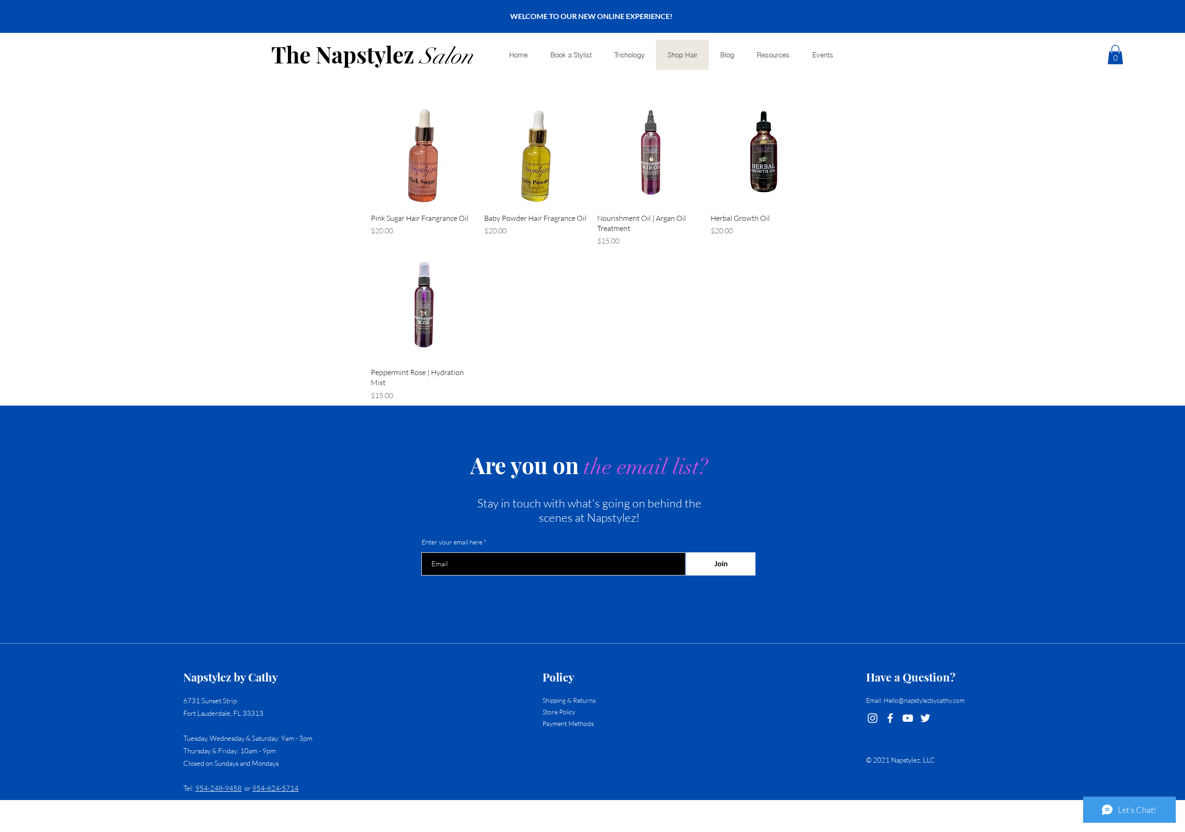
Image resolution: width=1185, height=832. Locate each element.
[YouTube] (907, 718)
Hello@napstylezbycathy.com (924, 700)
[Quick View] (423, 153)
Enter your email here (452, 542)
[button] (1115, 54)
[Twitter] (925, 718)
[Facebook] (890, 718)
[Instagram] (872, 718)
